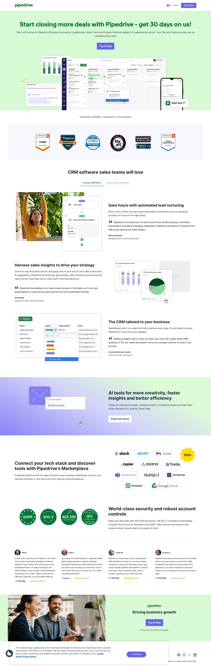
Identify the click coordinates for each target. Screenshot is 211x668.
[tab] (92, 183)
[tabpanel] (105, 279)
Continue (136, 654)
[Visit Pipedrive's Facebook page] (178, 656)
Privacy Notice (29, 656)
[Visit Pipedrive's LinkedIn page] (194, 655)
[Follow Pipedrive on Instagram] (184, 656)
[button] (9, 653)
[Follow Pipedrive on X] (189, 656)
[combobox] (168, 5)
